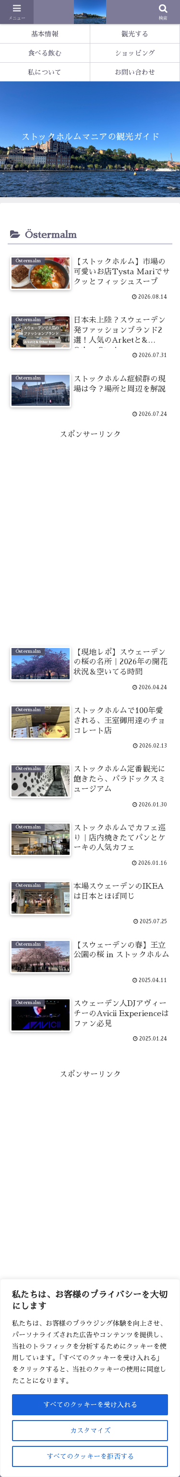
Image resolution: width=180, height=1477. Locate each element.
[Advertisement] (90, 531)
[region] (90, 1378)
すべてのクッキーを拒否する (90, 1456)
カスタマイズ (90, 1430)
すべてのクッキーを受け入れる (90, 1404)
